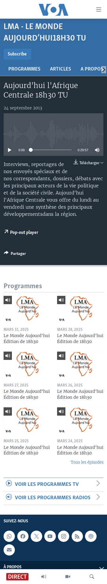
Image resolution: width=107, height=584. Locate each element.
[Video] (68, 576)
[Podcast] (90, 536)
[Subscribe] (9, 549)
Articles (60, 69)
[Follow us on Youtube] (50, 536)
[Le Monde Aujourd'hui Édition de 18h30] (27, 309)
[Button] (15, 254)
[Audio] (44, 576)
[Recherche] (92, 576)
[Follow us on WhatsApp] (9, 536)
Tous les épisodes (87, 462)
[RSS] (77, 536)
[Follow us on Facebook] (23, 536)
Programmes (24, 69)
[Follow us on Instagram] (63, 536)
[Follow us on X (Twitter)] (36, 536)
